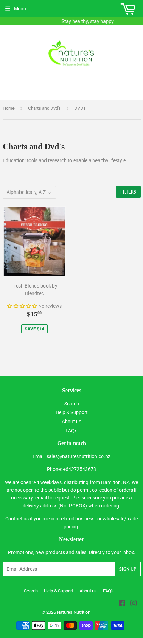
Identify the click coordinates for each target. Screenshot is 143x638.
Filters (128, 192)
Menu (20, 8)
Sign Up (127, 569)
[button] (22, 306)
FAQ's (71, 430)
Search (71, 404)
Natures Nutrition (73, 612)
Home (9, 108)
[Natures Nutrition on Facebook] (122, 604)
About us (71, 421)
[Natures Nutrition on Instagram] (133, 604)
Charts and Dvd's (44, 108)
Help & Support (72, 412)
